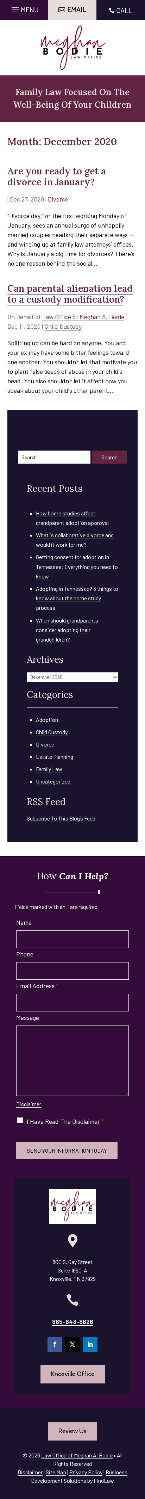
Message (27, 1017)
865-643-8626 (72, 1321)
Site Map (56, 1472)
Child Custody (63, 326)
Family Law (49, 769)
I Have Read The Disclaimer (65, 1121)
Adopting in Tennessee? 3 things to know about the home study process (77, 598)
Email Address (37, 986)
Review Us (72, 1431)
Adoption (47, 719)
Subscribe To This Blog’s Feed (61, 818)
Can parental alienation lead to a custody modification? (70, 294)
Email (76, 10)
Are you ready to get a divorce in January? (56, 176)
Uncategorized (53, 781)
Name (24, 922)
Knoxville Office (72, 1374)
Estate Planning (54, 756)
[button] (24, 8)
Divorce (58, 199)
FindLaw (104, 1480)
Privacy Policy (85, 1472)
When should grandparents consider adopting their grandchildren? (67, 630)
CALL (124, 10)
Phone (24, 954)
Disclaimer (28, 1104)
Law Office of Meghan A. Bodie (83, 317)
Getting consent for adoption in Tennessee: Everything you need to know (77, 566)
